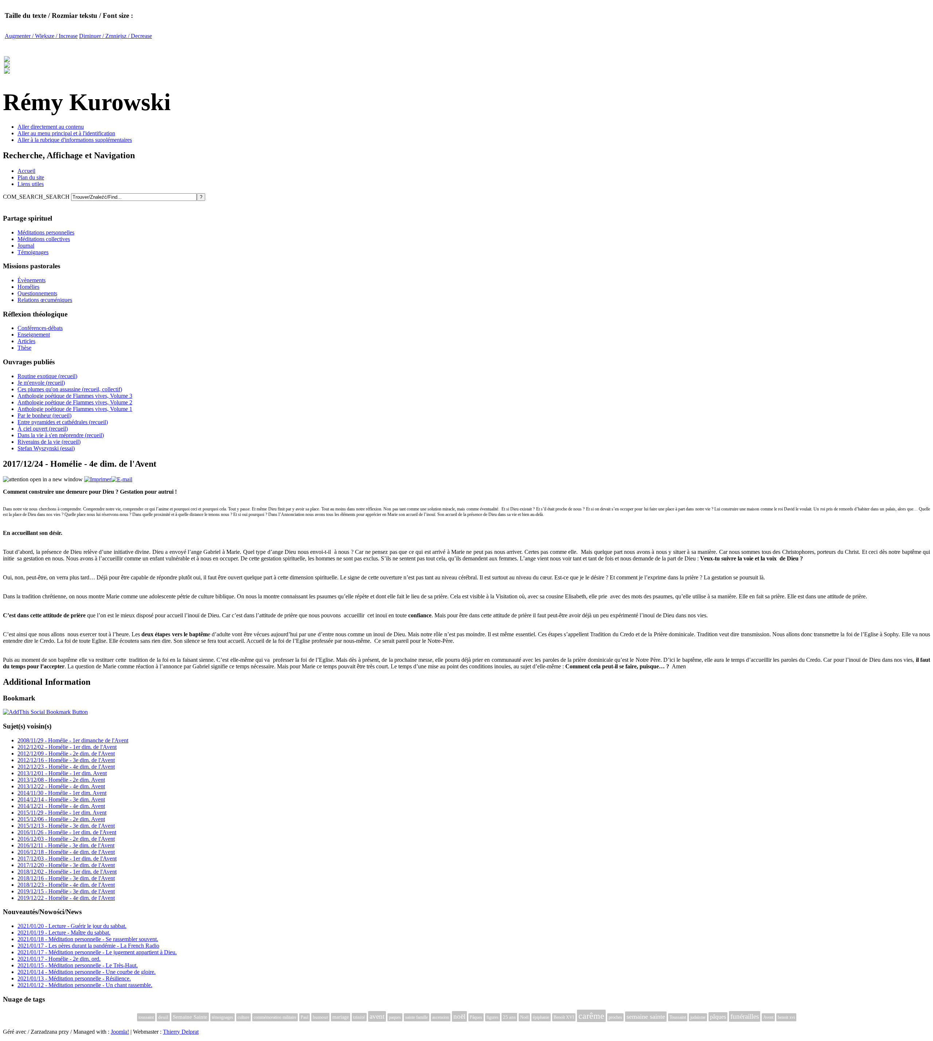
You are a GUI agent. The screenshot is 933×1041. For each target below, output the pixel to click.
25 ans (509, 1017)
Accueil (26, 171)
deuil (163, 1017)
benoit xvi (786, 1017)
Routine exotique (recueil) (47, 376)
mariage (340, 1017)
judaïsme (698, 1017)
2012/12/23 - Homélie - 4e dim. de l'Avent (66, 767)
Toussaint (678, 1017)
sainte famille (416, 1017)
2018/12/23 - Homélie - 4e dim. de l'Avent (66, 885)
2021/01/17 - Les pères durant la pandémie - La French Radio (88, 946)
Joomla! (120, 1032)
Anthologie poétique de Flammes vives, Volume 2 (74, 402)
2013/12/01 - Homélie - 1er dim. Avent (62, 773)
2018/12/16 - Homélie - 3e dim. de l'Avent (66, 878)
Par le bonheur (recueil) (44, 415)
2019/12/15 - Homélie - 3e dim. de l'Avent (66, 891)
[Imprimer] (97, 479)
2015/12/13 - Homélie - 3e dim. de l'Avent (66, 826)
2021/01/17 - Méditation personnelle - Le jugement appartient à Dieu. (97, 952)
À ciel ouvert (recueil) (42, 429)
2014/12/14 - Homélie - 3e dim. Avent (61, 799)
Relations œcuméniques (44, 300)
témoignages (222, 1017)
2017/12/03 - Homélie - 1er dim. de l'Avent (67, 858)
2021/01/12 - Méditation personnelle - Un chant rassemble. (84, 985)
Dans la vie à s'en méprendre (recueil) (60, 435)
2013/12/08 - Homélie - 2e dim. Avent (61, 780)
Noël (524, 1017)
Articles (26, 341)
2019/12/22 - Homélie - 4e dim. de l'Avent (66, 898)
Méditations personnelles (45, 232)
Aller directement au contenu (50, 127)
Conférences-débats (40, 328)
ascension (440, 1017)
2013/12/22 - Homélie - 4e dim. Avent (61, 786)
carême (591, 1016)
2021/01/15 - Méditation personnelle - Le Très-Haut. (77, 965)
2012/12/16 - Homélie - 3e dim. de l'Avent (66, 760)
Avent (768, 1017)
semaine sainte (645, 1016)
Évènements (31, 280)
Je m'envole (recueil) (41, 383)
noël (459, 1016)
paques (395, 1017)
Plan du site (30, 177)
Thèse (24, 348)
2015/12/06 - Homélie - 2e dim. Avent (61, 819)
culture (243, 1017)
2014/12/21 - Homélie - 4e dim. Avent (61, 806)
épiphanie (541, 1017)
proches (615, 1017)
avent (377, 1016)
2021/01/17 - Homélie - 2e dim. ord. (59, 959)
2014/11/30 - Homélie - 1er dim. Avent (61, 793)
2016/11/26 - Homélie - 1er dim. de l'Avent (66, 832)
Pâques (476, 1017)
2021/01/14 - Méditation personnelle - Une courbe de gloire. (86, 972)
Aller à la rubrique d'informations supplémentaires (74, 140)
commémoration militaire (275, 1017)
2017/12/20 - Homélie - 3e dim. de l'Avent (66, 865)
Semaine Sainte (190, 1017)
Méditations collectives (43, 239)
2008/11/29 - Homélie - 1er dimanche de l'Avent (72, 740)
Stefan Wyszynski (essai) (46, 448)
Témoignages (32, 252)
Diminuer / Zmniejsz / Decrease (115, 36)
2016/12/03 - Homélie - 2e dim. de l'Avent (66, 839)
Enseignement (33, 334)
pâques (718, 1017)
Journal (25, 245)
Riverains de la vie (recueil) (49, 442)
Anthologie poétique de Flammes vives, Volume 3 (74, 396)
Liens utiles (30, 184)
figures (493, 1017)
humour (320, 1017)
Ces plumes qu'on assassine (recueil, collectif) (69, 389)
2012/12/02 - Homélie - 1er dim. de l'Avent (67, 747)
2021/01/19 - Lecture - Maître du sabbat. (63, 932)
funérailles (744, 1016)
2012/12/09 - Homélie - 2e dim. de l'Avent (66, 753)
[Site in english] (7, 69)
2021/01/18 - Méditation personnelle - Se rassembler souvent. (87, 939)
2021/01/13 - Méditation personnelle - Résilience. (74, 978)
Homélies (28, 287)
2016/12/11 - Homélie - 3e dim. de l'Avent (65, 845)
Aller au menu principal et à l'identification (66, 133)
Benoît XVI (564, 1017)
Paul (304, 1017)
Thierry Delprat (181, 1032)
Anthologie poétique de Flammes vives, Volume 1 (74, 409)
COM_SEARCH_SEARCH (37, 197)
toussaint (146, 1017)
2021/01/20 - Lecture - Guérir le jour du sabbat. (71, 926)
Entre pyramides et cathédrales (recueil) (62, 422)
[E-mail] (121, 479)
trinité (359, 1017)
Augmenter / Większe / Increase (41, 36)
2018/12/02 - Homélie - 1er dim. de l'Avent (67, 872)
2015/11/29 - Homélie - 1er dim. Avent (61, 812)
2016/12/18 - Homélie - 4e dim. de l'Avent (66, 852)
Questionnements (37, 293)
